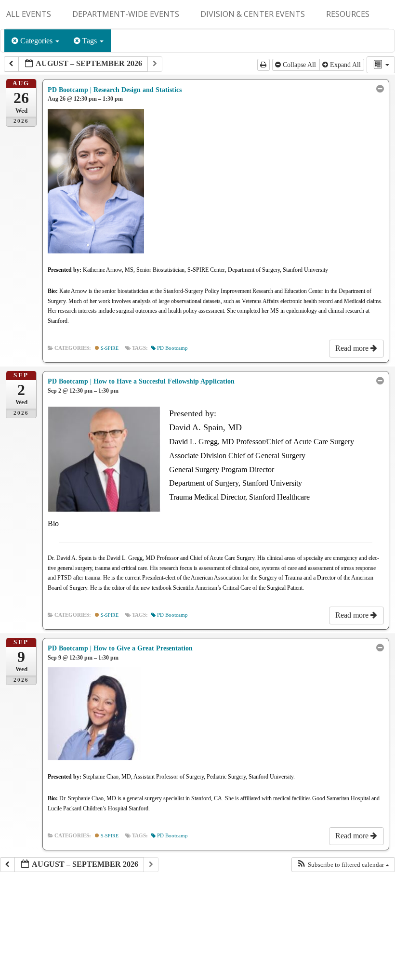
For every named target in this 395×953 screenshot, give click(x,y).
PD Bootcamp (172, 348)
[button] (343, 865)
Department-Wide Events (125, 14)
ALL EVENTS (28, 14)
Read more (352, 348)
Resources (347, 14)
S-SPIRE (108, 348)
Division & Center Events (252, 14)
